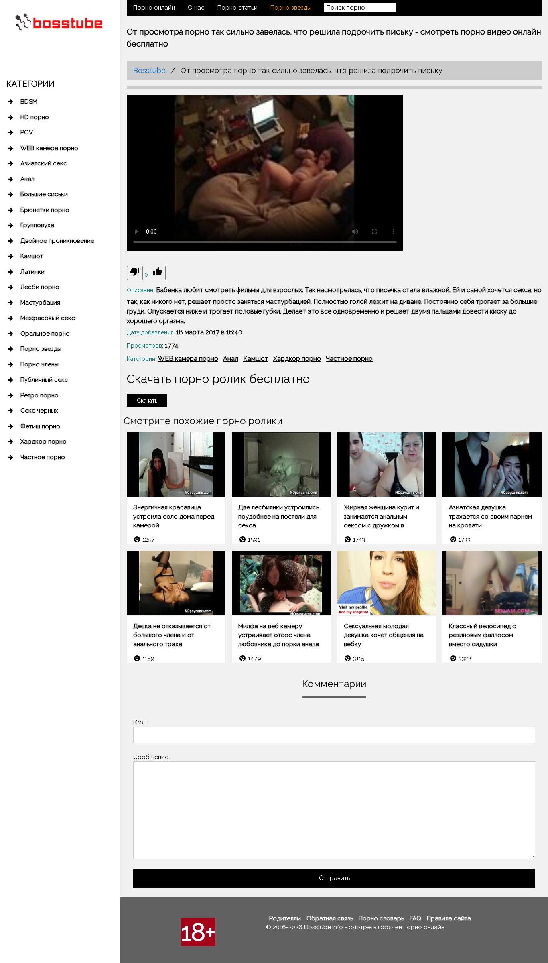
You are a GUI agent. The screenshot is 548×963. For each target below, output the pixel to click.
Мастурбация (40, 302)
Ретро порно (39, 395)
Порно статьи (237, 7)
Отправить (334, 878)
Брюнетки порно (44, 210)
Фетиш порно (40, 426)
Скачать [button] (147, 400)
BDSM (28, 101)
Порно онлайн (154, 7)
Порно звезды (40, 348)
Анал (27, 179)
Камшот (31, 256)
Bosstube (149, 70)
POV (26, 132)
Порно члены (39, 364)
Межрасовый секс (47, 318)
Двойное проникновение (57, 240)
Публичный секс (44, 379)
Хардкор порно (43, 441)
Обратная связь (329, 918)
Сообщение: (151, 757)
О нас (196, 7)
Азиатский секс (43, 163)
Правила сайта (449, 918)
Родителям (285, 918)
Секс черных (39, 410)
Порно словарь (381, 918)
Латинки (32, 271)
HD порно (34, 117)
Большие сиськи (44, 194)
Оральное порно (45, 333)
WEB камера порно (49, 148)
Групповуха (37, 225)
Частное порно (42, 457)
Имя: (139, 722)
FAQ (415, 918)
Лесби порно (39, 287)
